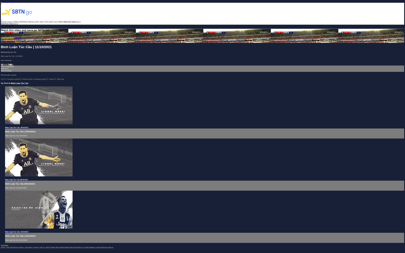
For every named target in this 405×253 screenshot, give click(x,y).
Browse (4, 22)
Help (71, 247)
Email (11, 64)
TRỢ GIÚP (49, 22)
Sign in (78, 22)
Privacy (80, 247)
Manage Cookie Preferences (99, 247)
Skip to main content (8, 2)
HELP (42, 22)
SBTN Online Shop (52, 247)
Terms (75, 247)
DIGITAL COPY (33, 22)
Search (10, 22)
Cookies (86, 247)
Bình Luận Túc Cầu (7, 52)
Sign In (15, 24)
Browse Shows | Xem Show (23, 247)
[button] (2, 19)
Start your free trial (7, 38)
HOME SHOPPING (20, 22)
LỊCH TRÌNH (58, 22)
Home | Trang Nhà (7, 247)
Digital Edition (64, 247)
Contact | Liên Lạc (39, 247)
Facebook (4, 64)
